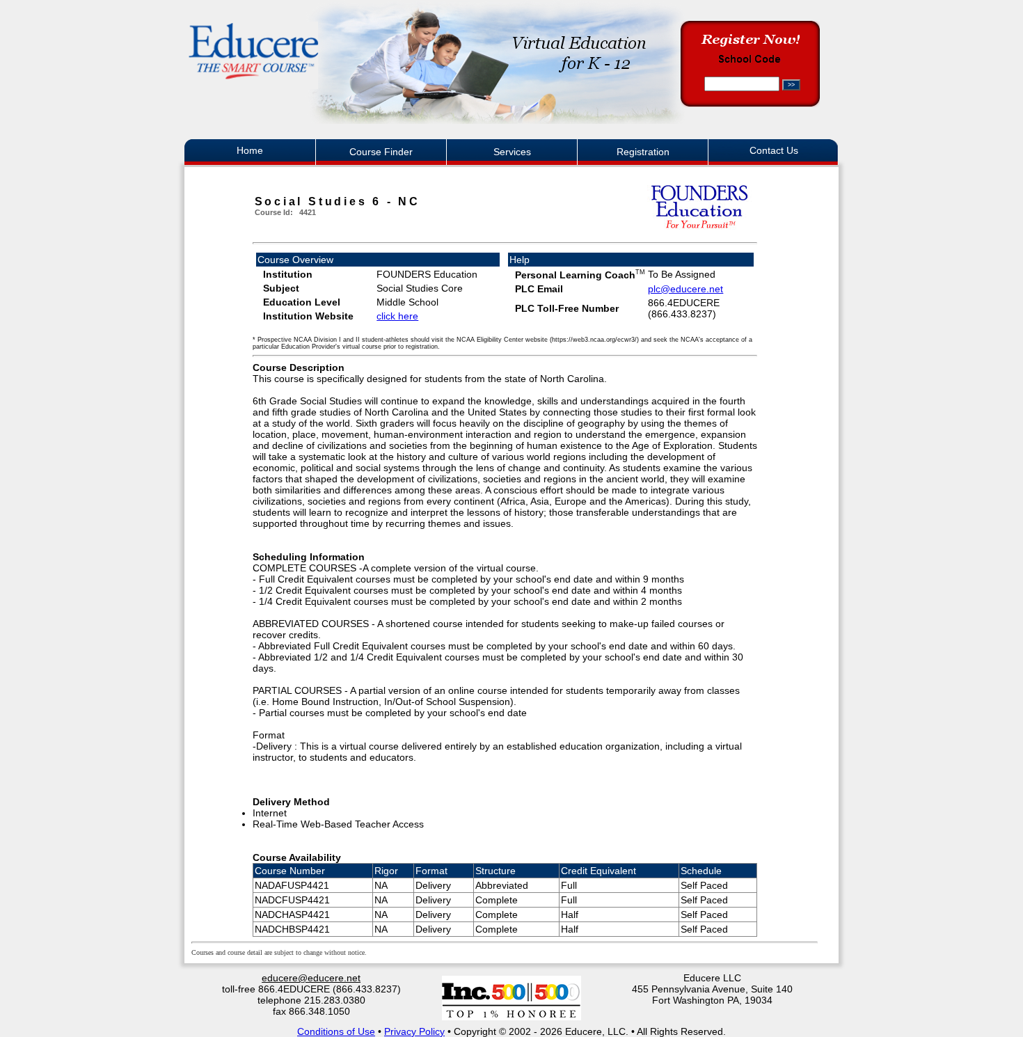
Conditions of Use (336, 1031)
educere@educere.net (311, 977)
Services (512, 151)
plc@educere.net (685, 288)
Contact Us (774, 150)
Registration (643, 151)
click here (397, 316)
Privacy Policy (414, 1031)
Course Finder (381, 151)
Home (250, 150)
